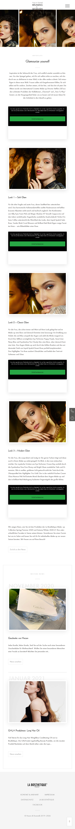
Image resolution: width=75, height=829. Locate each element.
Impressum (49, 795)
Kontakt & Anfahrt (30, 795)
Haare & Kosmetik (33, 816)
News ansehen (15, 662)
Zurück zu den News (18, 549)
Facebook (37, 805)
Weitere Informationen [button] (37, 123)
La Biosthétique (46, 800)
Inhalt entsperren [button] (37, 119)
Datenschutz (27, 800)
